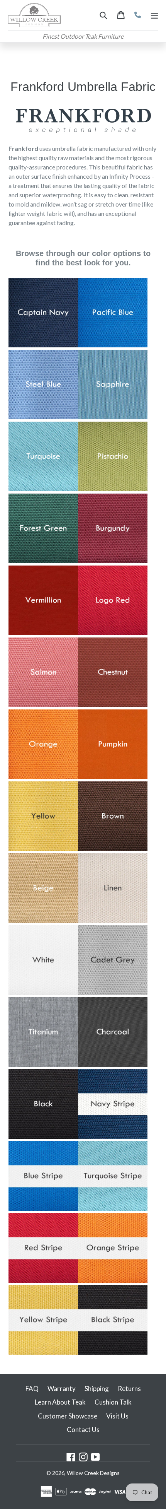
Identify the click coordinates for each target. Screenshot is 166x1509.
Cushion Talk (113, 1402)
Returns (129, 1388)
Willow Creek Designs (93, 1473)
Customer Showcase (67, 1416)
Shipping (97, 1388)
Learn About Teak (60, 1402)
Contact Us (83, 1429)
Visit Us (117, 1416)
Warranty (61, 1388)
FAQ (32, 1388)
